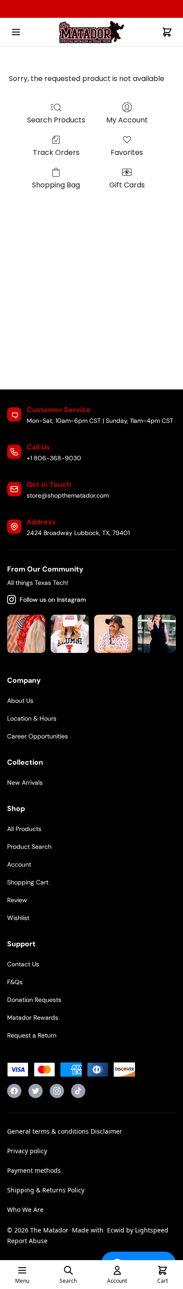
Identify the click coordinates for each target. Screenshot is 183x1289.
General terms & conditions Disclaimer (64, 1131)
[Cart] (167, 32)
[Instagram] (57, 1091)
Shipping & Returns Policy (45, 1190)
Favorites (127, 152)
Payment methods (34, 1170)
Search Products (56, 120)
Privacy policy (27, 1151)
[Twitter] (35, 1091)
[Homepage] (91, 32)
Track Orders (56, 152)
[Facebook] (14, 1091)
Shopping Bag (56, 185)
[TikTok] (78, 1091)
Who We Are (25, 1209)
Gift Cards (127, 185)
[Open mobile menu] (16, 32)
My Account (127, 120)
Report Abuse (27, 1240)
